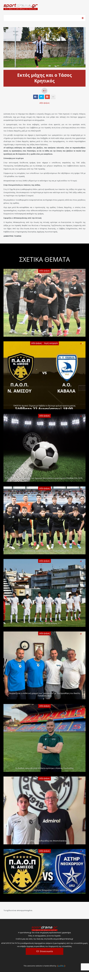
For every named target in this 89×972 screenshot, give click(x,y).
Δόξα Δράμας (45, 103)
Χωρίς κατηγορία (51, 343)
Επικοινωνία (46, 951)
